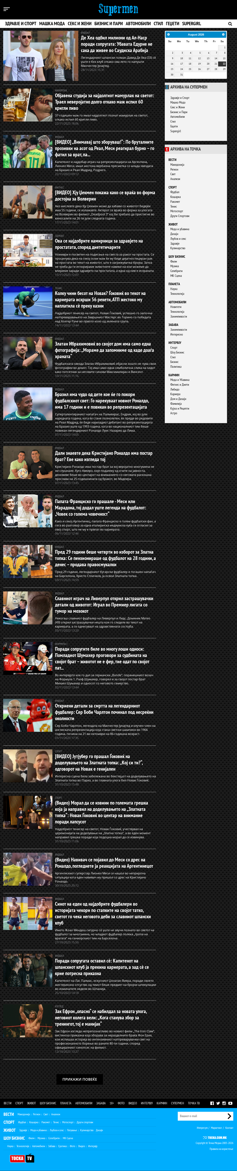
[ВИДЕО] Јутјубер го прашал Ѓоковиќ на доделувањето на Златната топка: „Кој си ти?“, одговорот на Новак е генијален (98, 762)
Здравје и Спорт (179, 98)
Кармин (173, 375)
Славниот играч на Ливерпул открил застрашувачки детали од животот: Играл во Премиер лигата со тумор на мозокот (104, 604)
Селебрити (176, 271)
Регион (174, 169)
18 (190, 63)
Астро (173, 413)
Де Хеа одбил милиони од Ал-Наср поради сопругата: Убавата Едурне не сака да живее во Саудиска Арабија (116, 44)
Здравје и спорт (20, 23)
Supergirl (191, 23)
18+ (112, 1103)
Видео (132, 1103)
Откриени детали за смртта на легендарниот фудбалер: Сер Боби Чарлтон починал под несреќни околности (104, 712)
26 (199, 69)
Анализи (175, 179)
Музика (174, 266)
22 (224, 63)
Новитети (175, 307)
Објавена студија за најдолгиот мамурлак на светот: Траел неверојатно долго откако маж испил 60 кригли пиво (104, 102)
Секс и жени (79, 23)
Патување (72, 1130)
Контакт (229, 1128)
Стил (158, 23)
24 (181, 69)
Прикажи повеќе (79, 1079)
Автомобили (138, 23)
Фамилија (176, 404)
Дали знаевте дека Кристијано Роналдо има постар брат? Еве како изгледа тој (104, 456)
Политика (175, 367)
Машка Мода (177, 102)
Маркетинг (216, 1128)
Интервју (174, 343)
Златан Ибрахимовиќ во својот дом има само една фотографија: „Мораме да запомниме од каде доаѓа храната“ (104, 350)
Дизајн (174, 234)
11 (190, 58)
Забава (173, 325)
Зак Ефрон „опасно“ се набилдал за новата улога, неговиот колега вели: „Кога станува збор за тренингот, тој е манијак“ (100, 1017)
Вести (172, 160)
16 (172, 63)
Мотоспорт (176, 211)
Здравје (174, 244)
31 (181, 74)
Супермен (177, 1103)
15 (224, 58)
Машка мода (52, 23)
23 (172, 69)
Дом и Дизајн (178, 399)
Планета (174, 284)
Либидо (174, 389)
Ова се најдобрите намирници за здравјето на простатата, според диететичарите (99, 244)
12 (199, 58)
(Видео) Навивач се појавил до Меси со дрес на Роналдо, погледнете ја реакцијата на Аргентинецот (104, 863)
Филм (173, 261)
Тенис (173, 206)
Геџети (172, 23)
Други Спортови (179, 216)
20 (208, 63)
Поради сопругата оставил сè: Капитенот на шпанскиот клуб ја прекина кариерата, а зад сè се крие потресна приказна (102, 967)
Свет (173, 174)
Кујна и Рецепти (179, 409)
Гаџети (174, 126)
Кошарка (175, 197)
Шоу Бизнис (177, 352)
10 (181, 58)
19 (199, 63)
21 (216, 63)
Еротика (62, 1146)
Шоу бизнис (176, 257)
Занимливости (178, 316)
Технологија (177, 294)
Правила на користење (221, 1149)
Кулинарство (177, 248)
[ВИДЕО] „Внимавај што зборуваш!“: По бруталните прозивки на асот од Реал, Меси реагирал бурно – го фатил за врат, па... (104, 148)
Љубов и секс (178, 239)
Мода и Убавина (179, 380)
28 (216, 69)
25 (190, 69)
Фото (121, 1103)
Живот (173, 224)
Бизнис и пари (108, 23)
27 (208, 69)
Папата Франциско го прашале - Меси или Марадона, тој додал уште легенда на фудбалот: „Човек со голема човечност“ (100, 507)
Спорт (172, 187)
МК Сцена (176, 276)
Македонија (177, 165)
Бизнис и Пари (178, 112)
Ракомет (175, 202)
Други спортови (85, 1122)
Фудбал (174, 192)
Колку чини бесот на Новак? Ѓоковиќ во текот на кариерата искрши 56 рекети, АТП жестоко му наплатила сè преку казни (100, 299)
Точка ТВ (194, 1103)
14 (216, 58)
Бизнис (174, 362)
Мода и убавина (179, 229)
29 (224, 69)
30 (172, 74)
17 (181, 63)
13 (208, 58)
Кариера (175, 394)
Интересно (176, 334)
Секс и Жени (177, 107)
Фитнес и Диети (179, 385)
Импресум (202, 1128)
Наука (173, 289)
